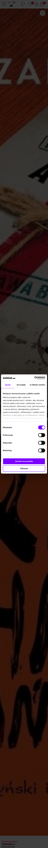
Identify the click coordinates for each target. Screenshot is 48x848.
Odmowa (24, 468)
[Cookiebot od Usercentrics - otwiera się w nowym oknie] (34, 377)
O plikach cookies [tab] (37, 385)
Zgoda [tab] (7, 385)
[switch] (41, 435)
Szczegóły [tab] (21, 385)
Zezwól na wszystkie (24, 461)
